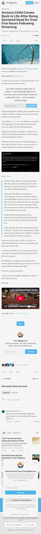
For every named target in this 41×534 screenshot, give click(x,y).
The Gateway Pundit (30, 68)
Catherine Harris (11, 411)
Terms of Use (31, 505)
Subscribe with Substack (22, 500)
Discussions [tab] (17, 433)
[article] (20, 444)
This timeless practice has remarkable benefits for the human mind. (14, 444)
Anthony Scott (17, 76)
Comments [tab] (6, 393)
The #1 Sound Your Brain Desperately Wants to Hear (13, 439)
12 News (8, 176)
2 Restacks (24, 365)
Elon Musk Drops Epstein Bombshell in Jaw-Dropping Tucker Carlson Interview (13, 457)
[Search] (37, 433)
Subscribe (29, 3)
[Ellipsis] (38, 411)
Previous (8, 379)
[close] (35, 462)
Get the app (30, 525)
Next (34, 379)
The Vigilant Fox (18, 448)
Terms (28, 518)
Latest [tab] (9, 433)
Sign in (37, 3)
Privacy (22, 518)
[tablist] (10, 393)
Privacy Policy (22, 509)
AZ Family (16, 121)
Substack (11, 530)
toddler (21, 250)
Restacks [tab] (15, 393)
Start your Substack (15, 525)
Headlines (5, 9)
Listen (37, 35)
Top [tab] (4, 433)
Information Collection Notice (27, 507)
